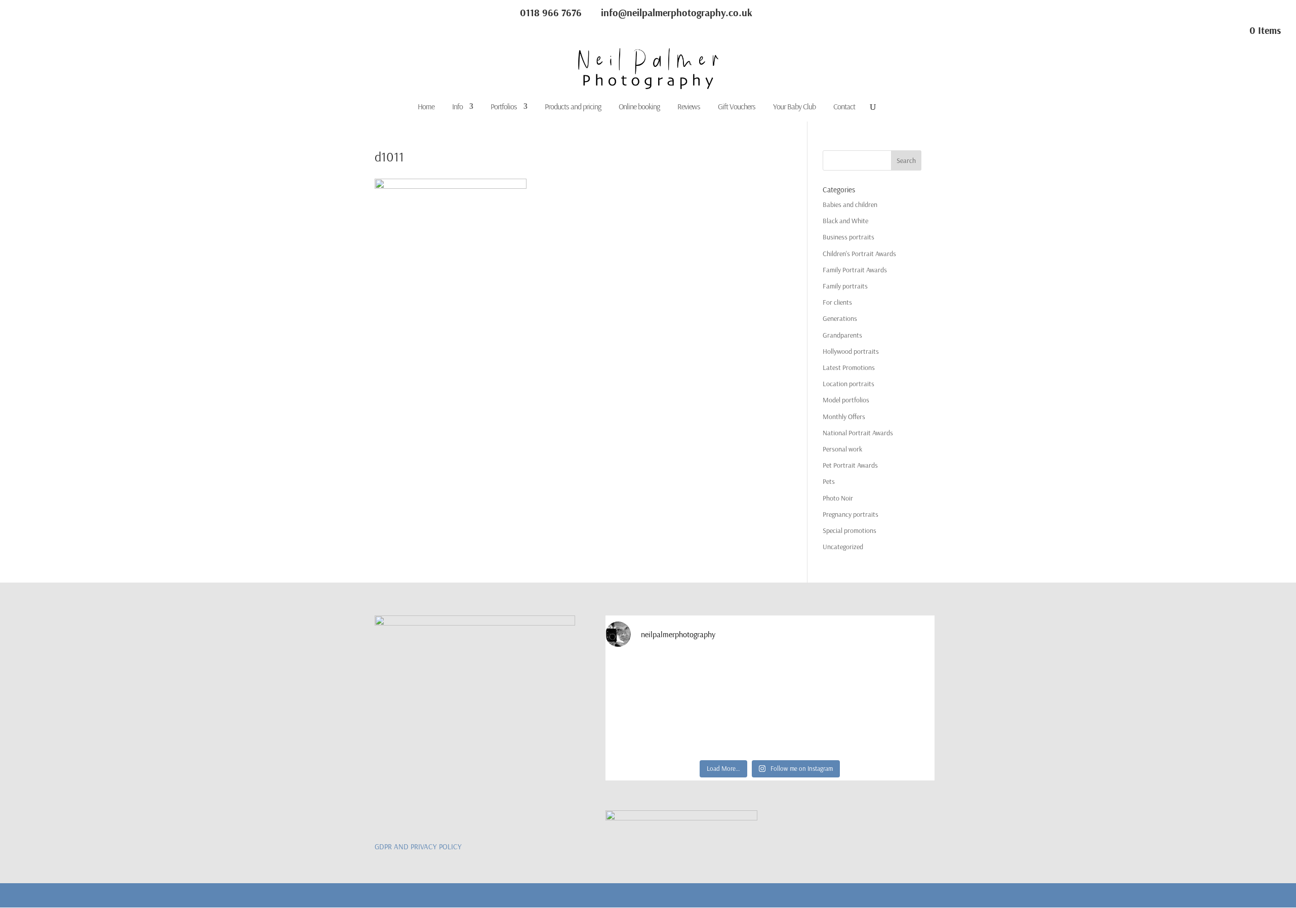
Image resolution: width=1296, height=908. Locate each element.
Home (426, 107)
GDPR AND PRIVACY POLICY (418, 846)
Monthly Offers (844, 416)
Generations (840, 318)
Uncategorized (843, 546)
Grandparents (842, 335)
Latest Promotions (849, 367)
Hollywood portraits (851, 351)
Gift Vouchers (736, 107)
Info (457, 107)
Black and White (845, 220)
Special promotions (849, 530)
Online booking (639, 107)
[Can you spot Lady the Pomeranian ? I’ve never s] (812, 681)
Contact (844, 107)
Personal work (842, 448)
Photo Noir (838, 498)
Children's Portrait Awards (859, 253)
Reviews (688, 107)
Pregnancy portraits (850, 514)
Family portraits (845, 286)
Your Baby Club (794, 107)
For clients (837, 302)
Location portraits (848, 383)
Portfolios (504, 107)
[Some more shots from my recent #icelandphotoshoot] (895, 729)
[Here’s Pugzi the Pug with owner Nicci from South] (728, 681)
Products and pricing (573, 107)
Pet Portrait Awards (850, 465)
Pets (829, 481)
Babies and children (850, 204)
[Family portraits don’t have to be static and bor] (812, 729)
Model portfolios (846, 399)
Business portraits (848, 236)
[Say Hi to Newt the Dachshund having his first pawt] (895, 681)
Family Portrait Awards (855, 269)
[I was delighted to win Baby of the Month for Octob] (645, 729)
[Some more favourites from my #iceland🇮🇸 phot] (728, 729)
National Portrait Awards (858, 432)
